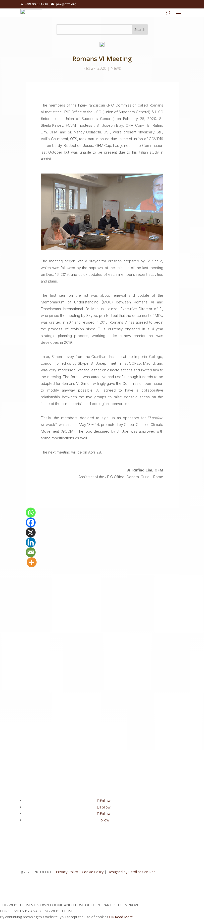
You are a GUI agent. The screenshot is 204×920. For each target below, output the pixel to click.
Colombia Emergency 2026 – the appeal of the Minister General (93, 611)
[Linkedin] (31, 542)
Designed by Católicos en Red (131, 871)
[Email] (31, 552)
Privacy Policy (67, 871)
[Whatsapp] (31, 513)
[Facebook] (31, 522)
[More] (32, 562)
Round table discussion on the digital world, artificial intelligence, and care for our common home (100, 662)
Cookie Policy (92, 871)
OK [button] (111, 917)
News (115, 68)
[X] (31, 532)
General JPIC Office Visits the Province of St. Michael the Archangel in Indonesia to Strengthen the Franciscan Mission (98, 722)
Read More (124, 917)
